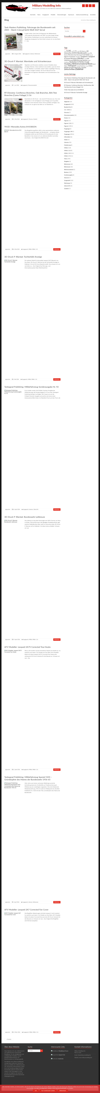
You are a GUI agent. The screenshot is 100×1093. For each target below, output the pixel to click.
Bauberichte (67, 107)
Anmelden (93, 14)
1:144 (78, 51)
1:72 (75, 51)
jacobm (8, 53)
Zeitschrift (36, 509)
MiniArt (88, 60)
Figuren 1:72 (67, 126)
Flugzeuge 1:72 (68, 134)
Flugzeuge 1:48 (68, 131)
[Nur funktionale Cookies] (98, 1089)
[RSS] (93, 5)
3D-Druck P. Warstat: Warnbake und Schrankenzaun (27, 61)
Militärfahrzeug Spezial (80, 60)
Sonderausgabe (68, 175)
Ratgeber (66, 161)
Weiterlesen (57, 53)
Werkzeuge (77, 67)
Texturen (66, 177)
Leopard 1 (84, 56)
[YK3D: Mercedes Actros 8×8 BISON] (13, 130)
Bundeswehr (82, 53)
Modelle (53, 14)
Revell (94, 64)
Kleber (66, 139)
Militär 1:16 (34, 379)
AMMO (74, 53)
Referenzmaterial (79, 64)
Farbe (87, 55)
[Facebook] (83, 5)
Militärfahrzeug (68, 60)
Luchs (85, 58)
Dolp (75, 55)
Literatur (32, 53)
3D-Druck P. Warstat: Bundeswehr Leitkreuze (24, 517)
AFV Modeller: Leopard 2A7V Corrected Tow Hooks (27, 647)
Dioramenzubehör (32, 85)
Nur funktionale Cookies (48, 1090)
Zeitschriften (69, 69)
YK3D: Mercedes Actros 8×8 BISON (20, 127)
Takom (66, 66)
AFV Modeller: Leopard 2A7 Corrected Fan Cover (26, 910)
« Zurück (8, 1039)
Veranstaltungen (61, 14)
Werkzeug (67, 183)
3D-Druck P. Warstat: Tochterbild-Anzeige (23, 257)
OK (36, 1090)
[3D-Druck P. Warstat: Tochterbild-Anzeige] (13, 260)
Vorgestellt (67, 180)
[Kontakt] (90, 5)
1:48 (72, 51)
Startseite (32, 14)
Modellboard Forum (63, 1051)
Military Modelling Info (46, 5)
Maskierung (67, 145)
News (38, 14)
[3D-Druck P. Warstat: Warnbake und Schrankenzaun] (13, 64)
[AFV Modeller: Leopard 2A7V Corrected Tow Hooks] (13, 650)
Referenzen (37, 53)
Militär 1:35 (35, 249)
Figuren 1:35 (67, 123)
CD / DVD (67, 109)
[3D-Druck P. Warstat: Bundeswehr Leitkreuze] (13, 520)
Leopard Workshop (71, 58)
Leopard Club (62, 1054)
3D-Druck (82, 51)
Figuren (66, 56)
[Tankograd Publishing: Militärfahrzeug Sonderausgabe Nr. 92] (13, 390)
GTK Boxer (78, 56)
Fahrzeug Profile (80, 55)
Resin (90, 64)
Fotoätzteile (72, 56)
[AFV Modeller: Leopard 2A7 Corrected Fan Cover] (13, 913)
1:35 (68, 51)
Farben (66, 118)
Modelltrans (66, 62)
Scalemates (60, 1058)
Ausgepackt (45, 14)
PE (78, 62)
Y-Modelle (83, 67)
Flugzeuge (67, 128)
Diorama (31, 119)
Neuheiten (73, 62)
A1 (85, 51)
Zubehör (35, 119)
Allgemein (67, 101)
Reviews (66, 172)
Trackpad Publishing (80, 66)
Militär (30, 249)
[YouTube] (86, 5)
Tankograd (72, 66)
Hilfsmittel (67, 137)
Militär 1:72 (67, 156)
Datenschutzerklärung (82, 14)
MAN (87, 58)
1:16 (65, 51)
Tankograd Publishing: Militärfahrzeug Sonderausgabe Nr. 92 (31, 387)
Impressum (71, 14)
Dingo (88, 53)
